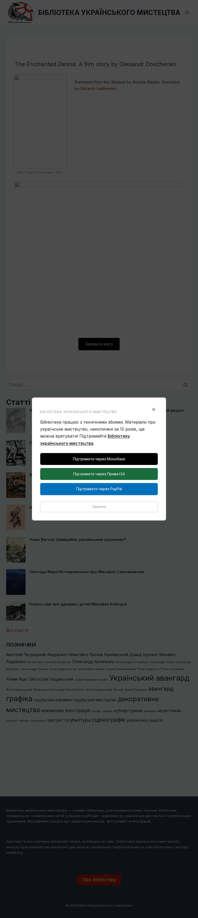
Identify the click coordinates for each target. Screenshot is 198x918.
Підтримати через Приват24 (99, 474)
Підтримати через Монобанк (99, 459)
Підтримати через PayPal (99, 489)
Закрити (99, 506)
